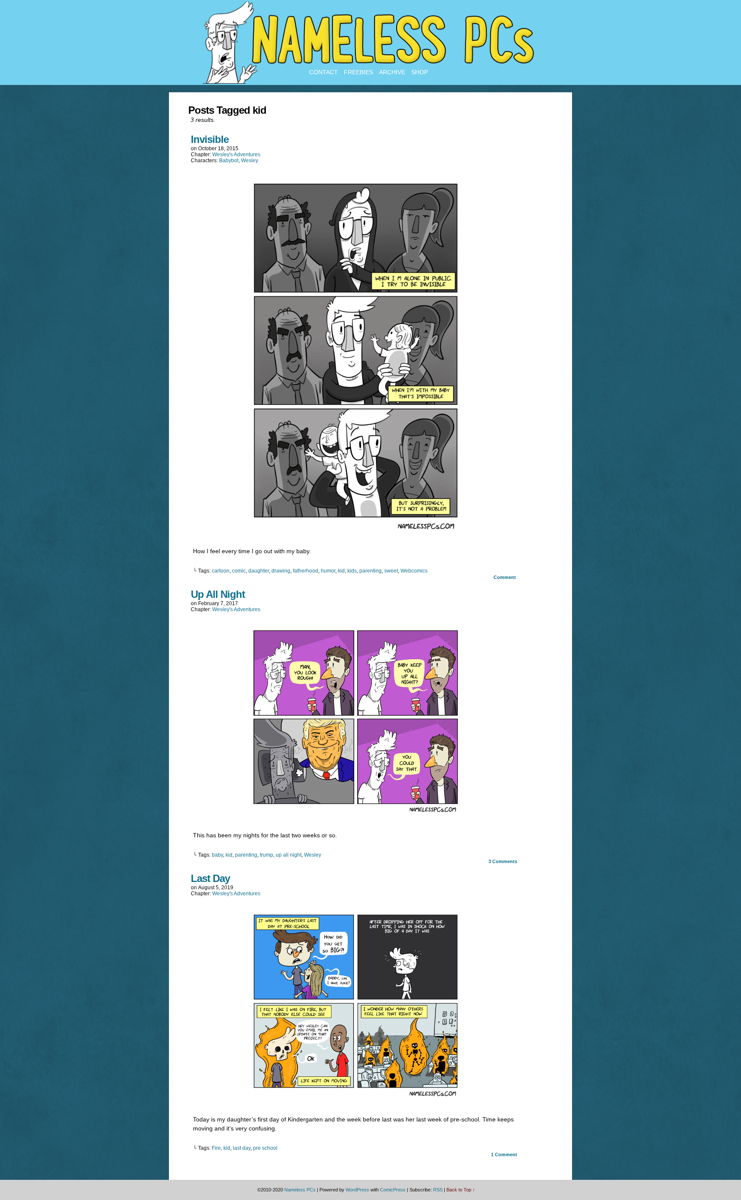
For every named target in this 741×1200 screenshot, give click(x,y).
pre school (265, 1148)
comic (239, 571)
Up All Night (218, 594)
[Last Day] (355, 1097)
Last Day (210, 878)
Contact (323, 72)
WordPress (357, 1189)
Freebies (358, 72)
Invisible (210, 139)
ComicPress (393, 1189)
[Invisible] (355, 529)
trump (266, 855)
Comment (505, 577)
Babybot (228, 161)
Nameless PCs (300, 1189)
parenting (370, 571)
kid (341, 571)
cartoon (220, 571)
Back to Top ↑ (460, 1189)
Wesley (249, 161)
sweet (391, 571)
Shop (419, 72)
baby (217, 855)
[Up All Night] (355, 813)
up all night (288, 855)
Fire (216, 1148)
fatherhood (305, 571)
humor (328, 571)
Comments (502, 861)
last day (241, 1148)
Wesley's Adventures (236, 155)
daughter (258, 571)
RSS (438, 1189)
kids (352, 571)
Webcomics (414, 571)
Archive (392, 72)
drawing (280, 571)
